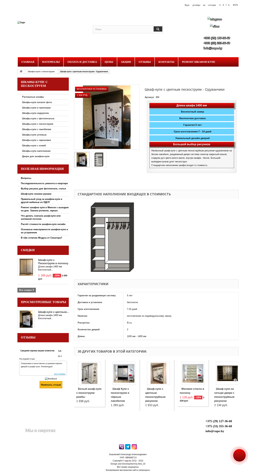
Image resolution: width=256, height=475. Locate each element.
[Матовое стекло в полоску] (192, 373)
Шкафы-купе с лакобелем (36, 129)
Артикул (149, 97)
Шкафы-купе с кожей (34, 145)
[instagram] (134, 447)
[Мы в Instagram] (53, 425)
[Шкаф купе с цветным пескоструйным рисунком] (158, 373)
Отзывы (145, 62)
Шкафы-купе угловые (34, 134)
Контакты (166, 62)
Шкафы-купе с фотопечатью (38, 118)
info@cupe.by (213, 48)
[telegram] (128, 447)
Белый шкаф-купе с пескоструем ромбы (89, 392)
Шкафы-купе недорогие (35, 113)
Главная (27, 62)
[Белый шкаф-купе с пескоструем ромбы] (89, 373)
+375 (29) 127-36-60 (217, 38)
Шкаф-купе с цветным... (53, 311)
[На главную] (21, 71)
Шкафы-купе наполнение (36, 151)
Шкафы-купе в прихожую (36, 107)
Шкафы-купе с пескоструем (41, 71)
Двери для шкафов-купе (35, 156)
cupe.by (128, 460)
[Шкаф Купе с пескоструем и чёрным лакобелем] (124, 373)
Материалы (51, 62)
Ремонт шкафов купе (198, 62)
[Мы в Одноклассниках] (45, 425)
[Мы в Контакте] (37, 425)
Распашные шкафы (33, 97)
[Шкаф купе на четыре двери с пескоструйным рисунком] (227, 373)
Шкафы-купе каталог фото (37, 102)
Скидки (28, 250)
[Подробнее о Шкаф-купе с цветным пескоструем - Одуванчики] (26, 319)
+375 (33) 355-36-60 (217, 43)
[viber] (121, 447)
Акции (126, 62)
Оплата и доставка (82, 62)
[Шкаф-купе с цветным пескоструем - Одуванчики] (82, 159)
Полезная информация (42, 169)
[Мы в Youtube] (28, 425)
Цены (109, 62)
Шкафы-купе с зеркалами (36, 140)
